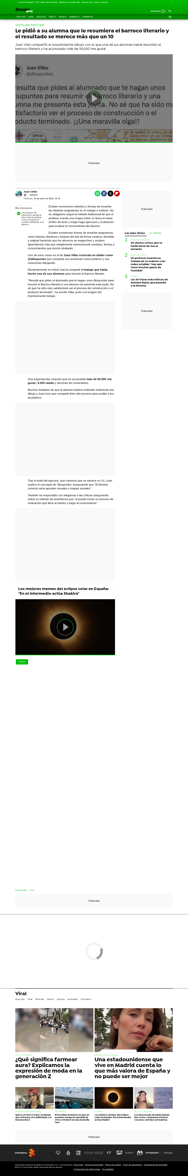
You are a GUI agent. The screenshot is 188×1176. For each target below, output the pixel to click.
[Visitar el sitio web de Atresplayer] (154, 1153)
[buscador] (170, 11)
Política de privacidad (94, 1165)
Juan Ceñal (30, 191)
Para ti (52, 17)
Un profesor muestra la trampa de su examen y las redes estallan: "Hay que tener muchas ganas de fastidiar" (148, 264)
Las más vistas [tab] (135, 233)
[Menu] (170, 17)
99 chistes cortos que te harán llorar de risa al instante (146, 246)
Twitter (22, 661)
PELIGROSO (60, 1112)
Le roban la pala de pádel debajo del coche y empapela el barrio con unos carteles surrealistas (152, 1117)
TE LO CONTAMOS (23, 1055)
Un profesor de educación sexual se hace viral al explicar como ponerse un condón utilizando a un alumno (32, 219)
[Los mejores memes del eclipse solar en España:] (114, 1098)
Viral (31, 17)
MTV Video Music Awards (47, 2)
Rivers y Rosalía (101, 2)
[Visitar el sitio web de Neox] (78, 1153)
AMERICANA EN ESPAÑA (106, 1055)
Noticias (41, 17)
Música (63, 17)
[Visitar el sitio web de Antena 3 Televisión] (58, 1153)
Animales (74, 17)
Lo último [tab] (155, 233)
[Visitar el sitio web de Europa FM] (129, 1153)
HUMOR (98, 1112)
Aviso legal (78, 1165)
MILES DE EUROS (139, 255)
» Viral (31, 890)
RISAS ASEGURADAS (140, 240)
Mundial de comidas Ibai (69, 2)
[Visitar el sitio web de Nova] (88, 1153)
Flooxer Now (21, 890)
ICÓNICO (135, 276)
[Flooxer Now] (35, 10)
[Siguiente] (171, 2)
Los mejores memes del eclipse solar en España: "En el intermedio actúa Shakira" (63, 591)
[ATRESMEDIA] (25, 1152)
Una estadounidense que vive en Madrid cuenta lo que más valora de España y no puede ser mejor (132, 1068)
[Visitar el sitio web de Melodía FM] (139, 1153)
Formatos (87, 17)
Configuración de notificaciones (87, 1169)
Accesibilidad (107, 1169)
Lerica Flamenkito (26, 2)
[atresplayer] (156, 11)
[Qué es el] (34, 1098)
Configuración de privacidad (155, 1165)
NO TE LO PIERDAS (143, 1112)
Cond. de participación (132, 1165)
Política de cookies (113, 1165)
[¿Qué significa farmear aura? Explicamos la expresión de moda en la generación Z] (54, 1030)
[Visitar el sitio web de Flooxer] (168, 1153)
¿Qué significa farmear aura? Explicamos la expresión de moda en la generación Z (48, 1068)
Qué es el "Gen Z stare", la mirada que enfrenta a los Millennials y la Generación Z (33, 1117)
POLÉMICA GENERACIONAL (28, 1112)
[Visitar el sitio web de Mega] (99, 1153)
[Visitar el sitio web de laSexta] (68, 1153)
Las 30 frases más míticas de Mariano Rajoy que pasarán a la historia (149, 282)
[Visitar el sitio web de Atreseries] (109, 1153)
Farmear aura (87, 2)
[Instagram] (25, 195)
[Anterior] (16, 2)
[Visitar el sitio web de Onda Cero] (119, 1153)
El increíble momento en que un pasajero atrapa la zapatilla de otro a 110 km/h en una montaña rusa (72, 1119)
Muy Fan (21, 17)
